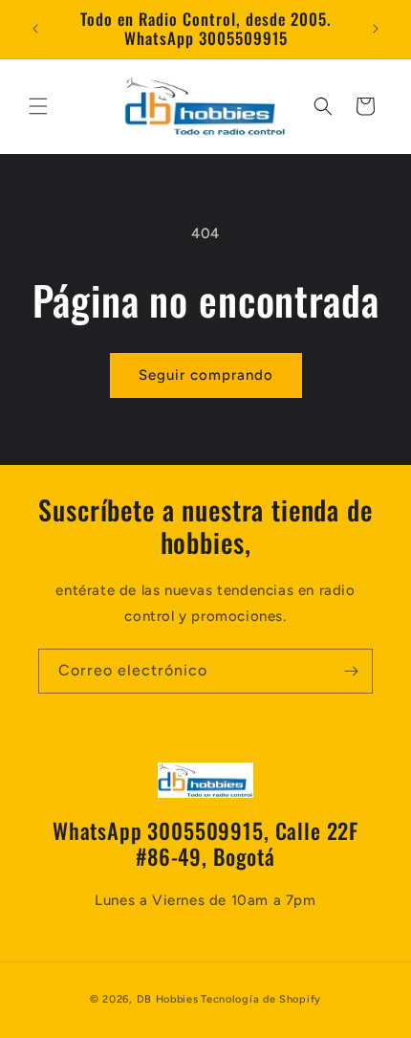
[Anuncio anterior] (35, 29)
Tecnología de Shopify (261, 999)
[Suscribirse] (351, 671)
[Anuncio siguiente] (376, 29)
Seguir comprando (206, 375)
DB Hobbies (168, 999)
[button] (38, 106)
